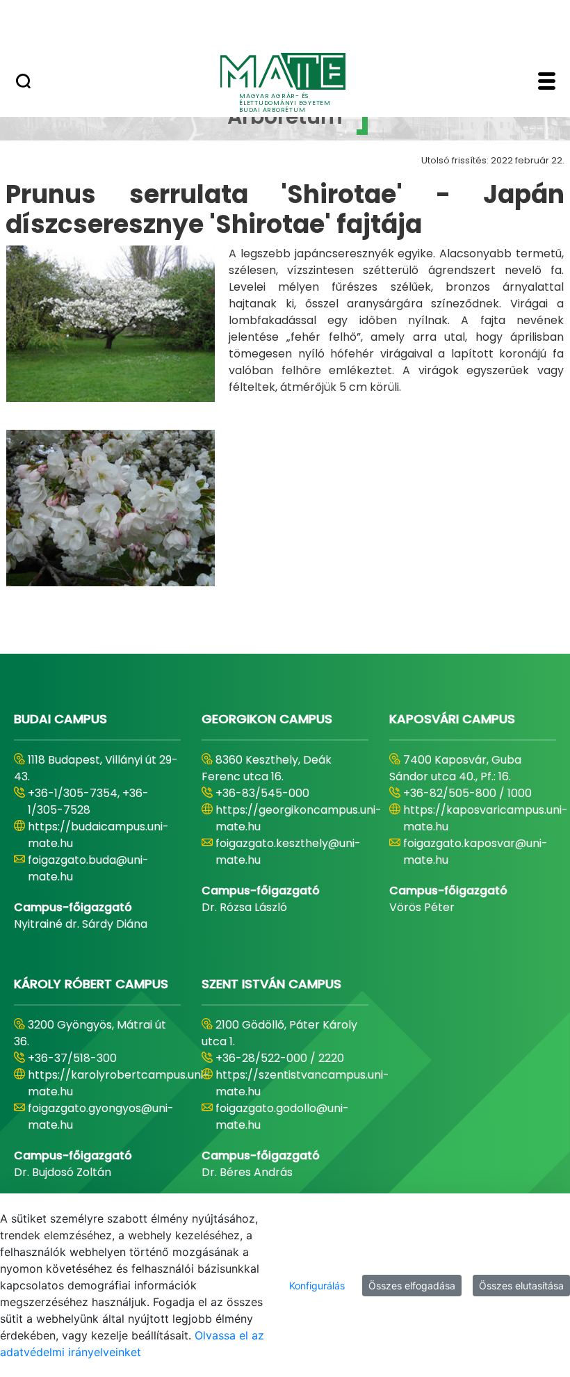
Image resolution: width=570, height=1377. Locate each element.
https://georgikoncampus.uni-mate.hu (298, 818)
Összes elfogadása (411, 1285)
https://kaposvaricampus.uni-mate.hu (485, 818)
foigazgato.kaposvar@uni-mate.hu (475, 851)
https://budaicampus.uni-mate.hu (98, 835)
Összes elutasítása (521, 1285)
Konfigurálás (317, 1285)
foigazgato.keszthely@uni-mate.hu (288, 851)
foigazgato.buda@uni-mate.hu (88, 868)
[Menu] (547, 83)
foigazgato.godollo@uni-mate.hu (282, 1116)
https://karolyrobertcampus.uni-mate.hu (118, 1083)
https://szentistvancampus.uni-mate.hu (302, 1083)
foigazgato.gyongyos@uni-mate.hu (101, 1116)
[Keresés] (23, 83)
